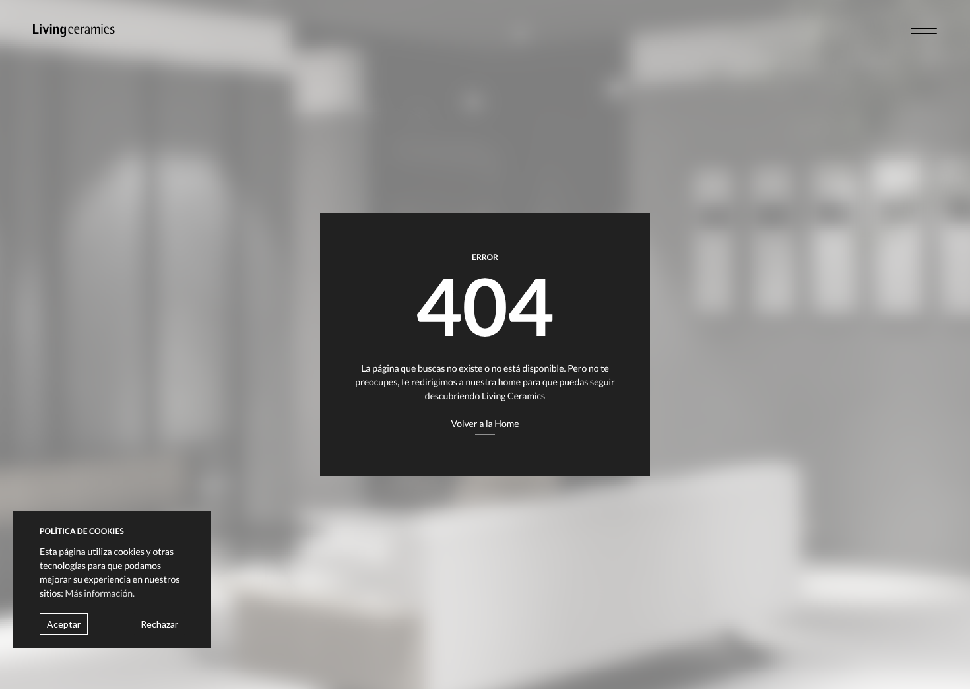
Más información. (100, 592)
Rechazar (159, 623)
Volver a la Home (485, 423)
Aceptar (64, 623)
